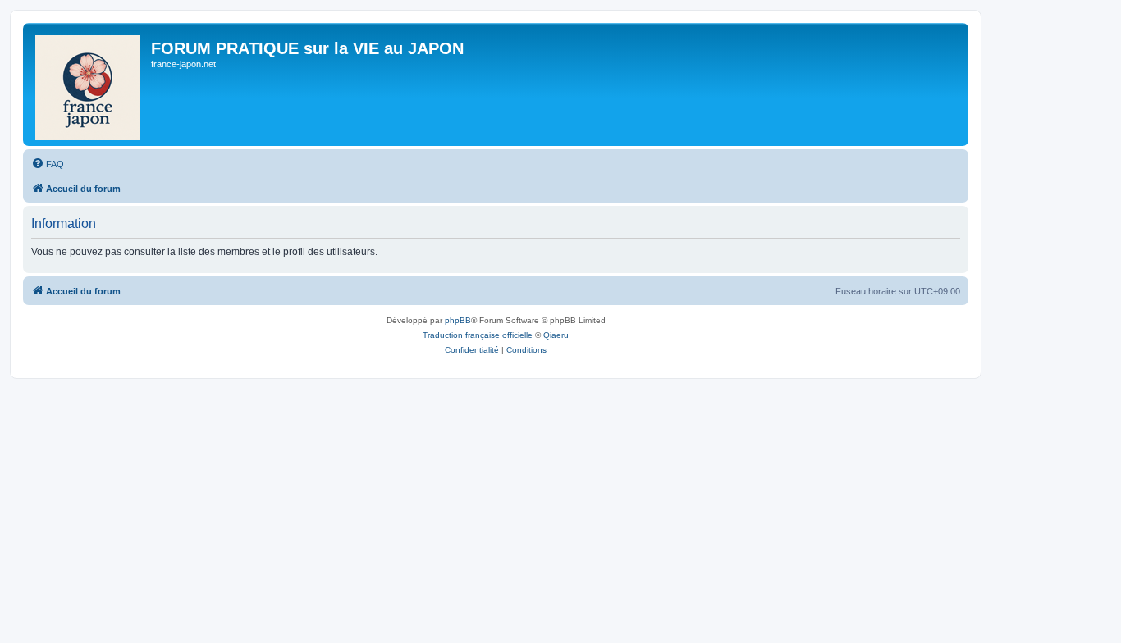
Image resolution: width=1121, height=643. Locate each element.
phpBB (458, 320)
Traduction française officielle (478, 335)
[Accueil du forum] (89, 84)
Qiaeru (556, 335)
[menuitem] (47, 164)
